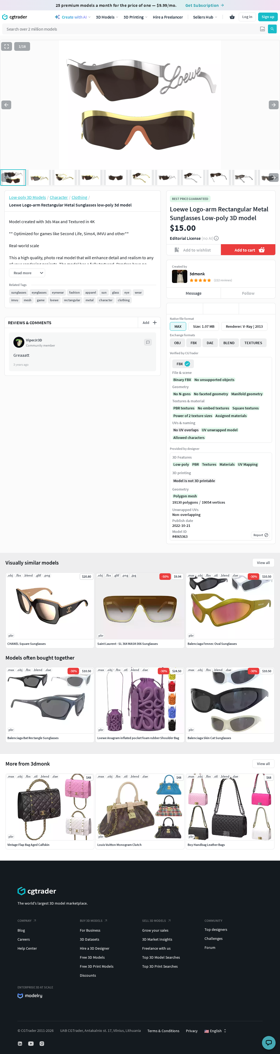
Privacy (192, 1030)
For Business (90, 930)
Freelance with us (156, 948)
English (213, 1031)
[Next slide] (274, 105)
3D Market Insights (157, 939)
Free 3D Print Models (96, 966)
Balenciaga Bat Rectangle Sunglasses (33, 738)
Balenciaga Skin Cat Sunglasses (209, 738)
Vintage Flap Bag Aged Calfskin (28, 845)
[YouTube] (31, 1043)
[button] (262, 29)
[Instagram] (42, 1044)
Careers (24, 939)
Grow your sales (155, 930)
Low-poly (181, 464)
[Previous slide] (6, 105)
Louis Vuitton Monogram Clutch (119, 845)
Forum (210, 947)
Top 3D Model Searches (161, 957)
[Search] (272, 29)
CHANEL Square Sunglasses (26, 644)
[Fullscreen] (6, 46)
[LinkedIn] (20, 1043)
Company (24, 921)
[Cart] (232, 17)
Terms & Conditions (163, 1030)
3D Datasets (89, 939)
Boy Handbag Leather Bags (206, 845)
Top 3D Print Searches (160, 966)
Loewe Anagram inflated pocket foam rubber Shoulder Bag (138, 738)
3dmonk (197, 273)
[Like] (185, 308)
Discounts (88, 975)
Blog (21, 930)
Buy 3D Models (91, 921)
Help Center (27, 948)
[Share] (257, 308)
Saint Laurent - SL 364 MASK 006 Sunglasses (127, 644)
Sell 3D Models (154, 921)
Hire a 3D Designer (94, 948)
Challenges (214, 938)
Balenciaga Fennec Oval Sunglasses (212, 644)
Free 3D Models (92, 957)
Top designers (216, 929)
